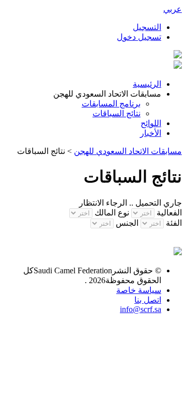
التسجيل (147, 27)
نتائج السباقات (116, 113)
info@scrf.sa (140, 309)
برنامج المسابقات (111, 103)
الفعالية (169, 212)
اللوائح (151, 123)
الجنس (126, 223)
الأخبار (150, 133)
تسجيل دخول (139, 37)
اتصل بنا (147, 300)
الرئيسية (147, 84)
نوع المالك (112, 212)
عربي (172, 9)
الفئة (174, 223)
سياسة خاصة (138, 290)
